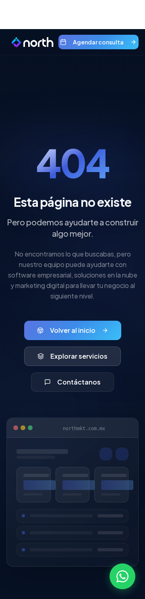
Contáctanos (79, 382)
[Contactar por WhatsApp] (122, 576)
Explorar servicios (79, 356)
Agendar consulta (98, 42)
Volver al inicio (72, 330)
